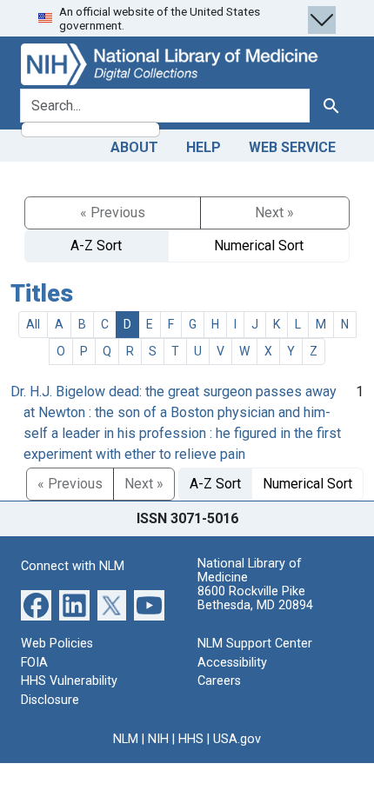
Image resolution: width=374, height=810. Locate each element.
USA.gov (237, 739)
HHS (191, 739)
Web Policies (57, 643)
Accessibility (232, 662)
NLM (125, 739)
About (134, 147)
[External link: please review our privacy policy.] (36, 604)
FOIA (34, 662)
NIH (158, 739)
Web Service (292, 147)
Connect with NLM (72, 566)
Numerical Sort (259, 245)
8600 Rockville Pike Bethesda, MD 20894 (255, 598)
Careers (219, 681)
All (33, 324)
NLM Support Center (254, 643)
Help (203, 147)
